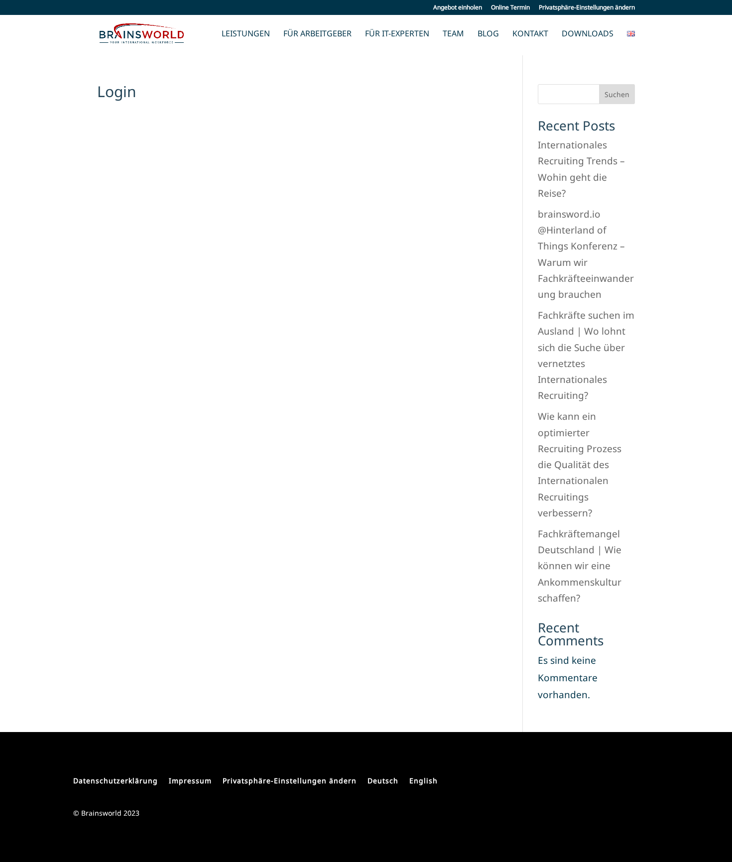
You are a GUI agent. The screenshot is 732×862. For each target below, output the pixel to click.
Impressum (190, 780)
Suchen (617, 94)
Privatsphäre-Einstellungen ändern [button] (587, 7)
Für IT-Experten (397, 34)
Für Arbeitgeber (317, 34)
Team (453, 34)
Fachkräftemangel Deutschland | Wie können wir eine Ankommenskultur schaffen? (579, 566)
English (423, 780)
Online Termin (510, 7)
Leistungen (246, 34)
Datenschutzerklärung (115, 780)
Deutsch (382, 780)
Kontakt (530, 34)
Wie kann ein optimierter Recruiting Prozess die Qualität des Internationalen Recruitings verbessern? (579, 464)
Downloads (587, 34)
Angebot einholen (457, 7)
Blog (488, 34)
